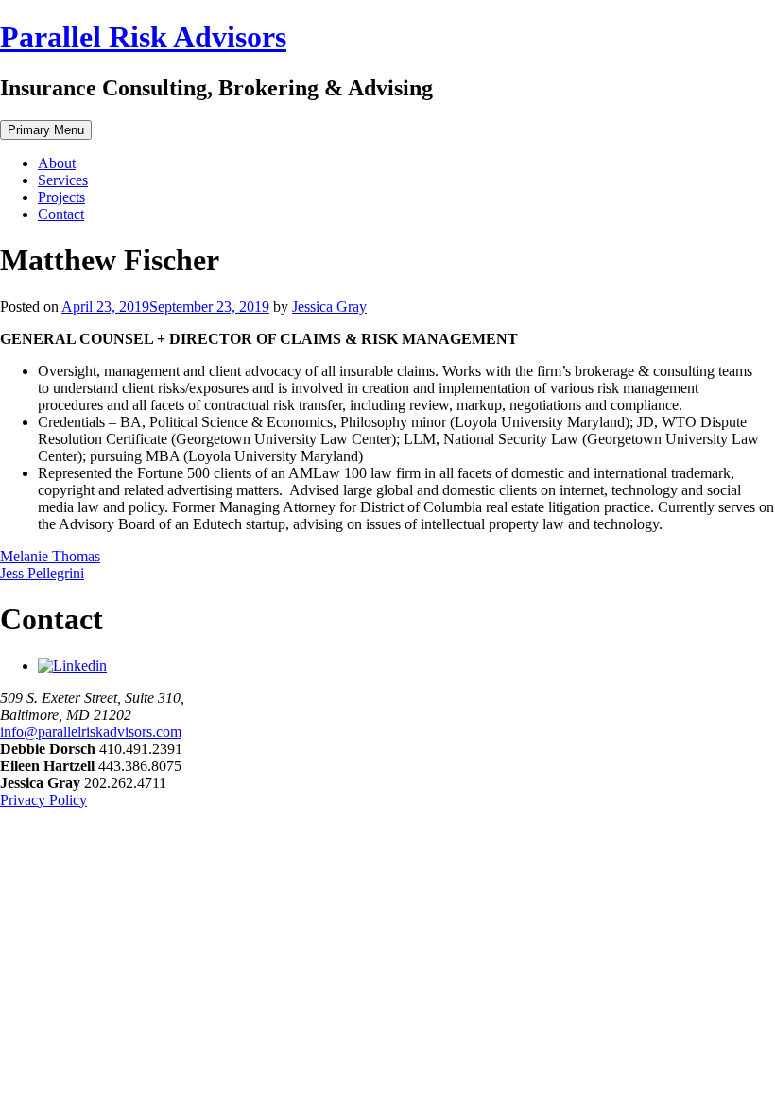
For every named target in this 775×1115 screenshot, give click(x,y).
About (57, 163)
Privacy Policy (43, 800)
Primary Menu (46, 130)
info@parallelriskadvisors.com (90, 732)
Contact (61, 214)
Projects (61, 197)
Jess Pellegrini (42, 573)
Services (63, 180)
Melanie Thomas (50, 556)
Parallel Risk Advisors (143, 37)
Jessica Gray (329, 307)
